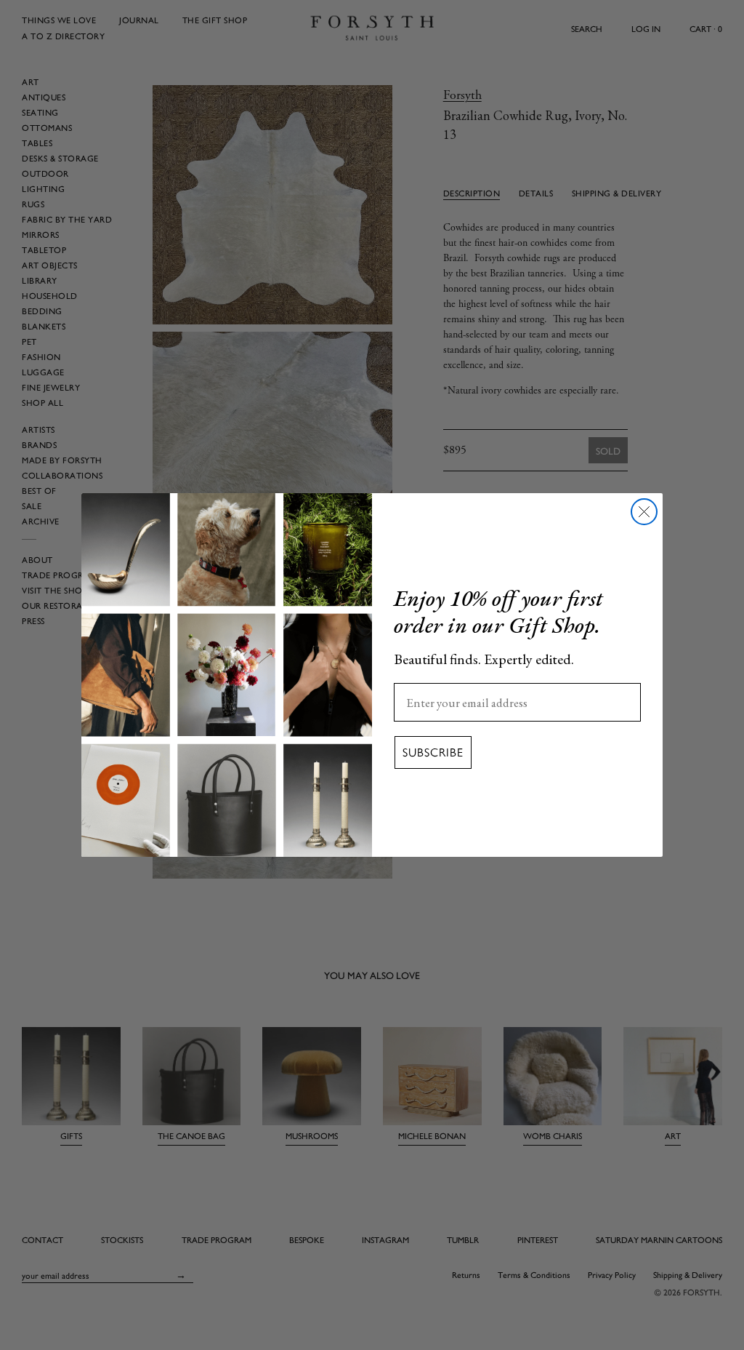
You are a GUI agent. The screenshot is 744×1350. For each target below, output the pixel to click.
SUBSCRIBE (433, 752)
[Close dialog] (644, 511)
